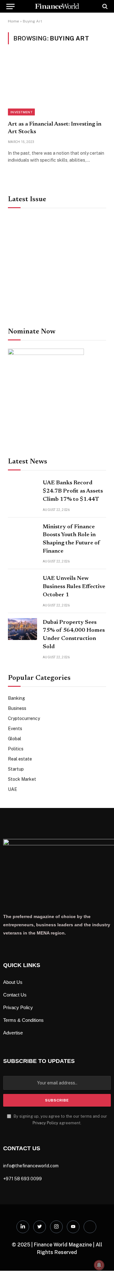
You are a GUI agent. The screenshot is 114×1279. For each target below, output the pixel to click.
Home (13, 21)
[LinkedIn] (22, 1226)
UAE (12, 789)
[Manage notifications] (99, 1265)
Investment (21, 112)
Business (17, 708)
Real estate (20, 758)
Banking (16, 698)
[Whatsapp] (90, 1226)
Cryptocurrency (24, 718)
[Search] (104, 6)
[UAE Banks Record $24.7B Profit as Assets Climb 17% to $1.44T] (22, 489)
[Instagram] (56, 1226)
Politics (15, 748)
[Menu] (10, 6)
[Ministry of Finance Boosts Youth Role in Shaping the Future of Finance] (22, 533)
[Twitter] (39, 1226)
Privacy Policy (45, 1123)
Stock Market (22, 779)
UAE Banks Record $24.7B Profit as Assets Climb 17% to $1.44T (73, 491)
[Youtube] (73, 1226)
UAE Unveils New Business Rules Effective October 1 (74, 587)
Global (14, 738)
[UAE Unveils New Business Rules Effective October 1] (22, 585)
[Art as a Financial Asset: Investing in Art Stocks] (57, 86)
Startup (16, 769)
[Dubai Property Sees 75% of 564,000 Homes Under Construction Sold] (22, 629)
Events (15, 728)
